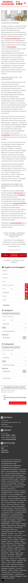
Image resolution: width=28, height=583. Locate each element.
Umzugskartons (6, 135)
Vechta (9, 541)
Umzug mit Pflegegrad (15, 576)
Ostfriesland (4, 568)
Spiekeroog (13, 566)
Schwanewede (5, 566)
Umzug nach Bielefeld (12, 471)
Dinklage (3, 541)
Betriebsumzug (12, 525)
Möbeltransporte (16, 522)
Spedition (3, 525)
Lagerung (14, 255)
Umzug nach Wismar (7, 512)
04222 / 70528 (10, 435)
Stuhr (9, 562)
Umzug (5, 255)
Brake (21, 553)
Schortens (10, 533)
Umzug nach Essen (13, 496)
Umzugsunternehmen (19, 203)
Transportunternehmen (7, 574)
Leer (22, 547)
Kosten (18, 523)
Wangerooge (22, 570)
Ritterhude (4, 570)
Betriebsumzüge (21, 525)
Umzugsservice (21, 520)
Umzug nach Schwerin (20, 508)
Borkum (16, 539)
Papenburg (4, 556)
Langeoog (17, 547)
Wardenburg (22, 558)
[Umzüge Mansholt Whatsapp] (17, 4)
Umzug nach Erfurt (20, 477)
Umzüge (23, 523)
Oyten (2, 564)
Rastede (12, 553)
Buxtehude (17, 543)
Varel (20, 533)
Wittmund (4, 535)
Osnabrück (19, 562)
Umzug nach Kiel (13, 500)
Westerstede (10, 554)
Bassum (4, 562)
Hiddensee (10, 547)
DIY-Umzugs (18, 193)
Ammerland (4, 539)
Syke (25, 560)
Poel (16, 551)
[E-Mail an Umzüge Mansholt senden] (21, 4)
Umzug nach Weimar (21, 510)
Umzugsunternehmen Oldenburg (10, 467)
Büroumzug (14, 529)
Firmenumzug (18, 527)
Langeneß (4, 533)
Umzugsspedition (5, 522)
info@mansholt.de (10, 439)
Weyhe (8, 560)
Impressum (4, 450)
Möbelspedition (5, 523)
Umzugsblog (4, 576)
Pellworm (10, 551)
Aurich (3, 543)
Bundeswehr (21, 531)
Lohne (3, 549)
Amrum (11, 539)
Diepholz (13, 560)
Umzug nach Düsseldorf (7, 477)
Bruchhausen (9, 543)
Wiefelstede (19, 554)
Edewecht (11, 568)
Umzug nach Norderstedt (17, 506)
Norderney (4, 551)
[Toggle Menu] (25, 3)
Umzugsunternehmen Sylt (16, 516)
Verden (8, 564)
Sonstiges (22, 255)
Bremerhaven (11, 489)
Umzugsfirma (21, 195)
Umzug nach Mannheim (13, 504)
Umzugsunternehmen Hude (8, 463)
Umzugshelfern (11, 47)
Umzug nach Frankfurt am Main (9, 479)
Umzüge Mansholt (16, 223)
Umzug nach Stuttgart (8, 510)
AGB (2, 448)
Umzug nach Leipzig (10, 502)
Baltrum (10, 537)
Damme (24, 543)
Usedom (15, 570)
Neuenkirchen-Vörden (12, 549)
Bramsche (22, 539)
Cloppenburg (4, 558)
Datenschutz (5, 452)
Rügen (17, 553)
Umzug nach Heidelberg (14, 498)
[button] (3, 580)
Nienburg (21, 549)
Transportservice (19, 574)
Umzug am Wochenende (12, 38)
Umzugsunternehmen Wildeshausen (11, 465)
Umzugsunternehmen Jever (8, 531)
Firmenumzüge (5, 529)
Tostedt (10, 570)
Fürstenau (14, 545)
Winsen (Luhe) (6, 572)
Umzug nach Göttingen (13, 481)
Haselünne (21, 545)
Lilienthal (19, 560)
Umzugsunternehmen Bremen (9, 469)
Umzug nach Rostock (7, 508)
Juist (14, 537)
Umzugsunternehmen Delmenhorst (10, 461)
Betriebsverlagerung (7, 527)
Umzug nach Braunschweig (12, 473)
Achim (13, 562)
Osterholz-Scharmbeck (17, 564)
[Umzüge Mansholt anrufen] (19, 4)
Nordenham (15, 541)
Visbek (22, 541)
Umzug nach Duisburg (17, 475)
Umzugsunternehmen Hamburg (9, 490)
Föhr (8, 545)
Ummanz (3, 554)
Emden (4, 545)
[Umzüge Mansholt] (7, 3)
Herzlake (3, 547)
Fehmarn (17, 556)
